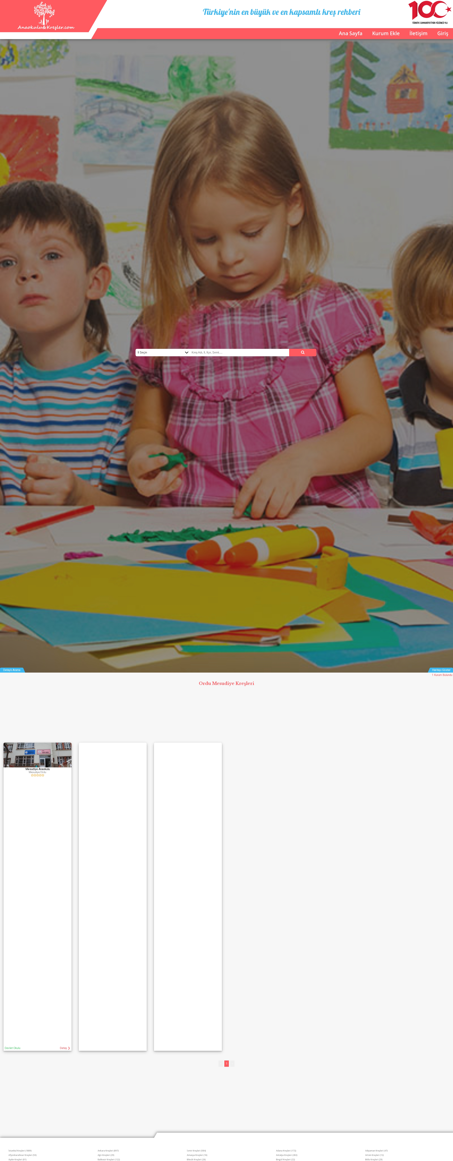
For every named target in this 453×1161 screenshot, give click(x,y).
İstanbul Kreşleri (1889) (20, 1150)
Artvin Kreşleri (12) (374, 1155)
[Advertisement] (226, 714)
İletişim (418, 33)
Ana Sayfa (350, 33)
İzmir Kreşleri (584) (196, 1150)
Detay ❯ (65, 1048)
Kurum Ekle (386, 33)
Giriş (442, 33)
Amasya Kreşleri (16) (197, 1155)
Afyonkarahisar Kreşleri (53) (22, 1155)
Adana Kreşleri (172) (286, 1150)
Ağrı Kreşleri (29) (106, 1155)
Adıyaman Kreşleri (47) (376, 1150)
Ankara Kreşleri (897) (108, 1150)
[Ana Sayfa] (45, 29)
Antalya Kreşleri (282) (286, 1155)
